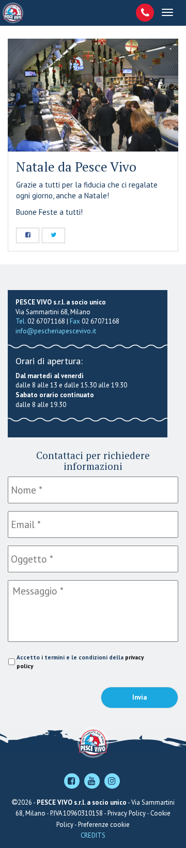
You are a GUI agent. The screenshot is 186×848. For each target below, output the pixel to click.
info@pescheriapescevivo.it (56, 331)
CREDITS (93, 835)
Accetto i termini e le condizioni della (80, 661)
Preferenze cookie (104, 824)
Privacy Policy (126, 813)
